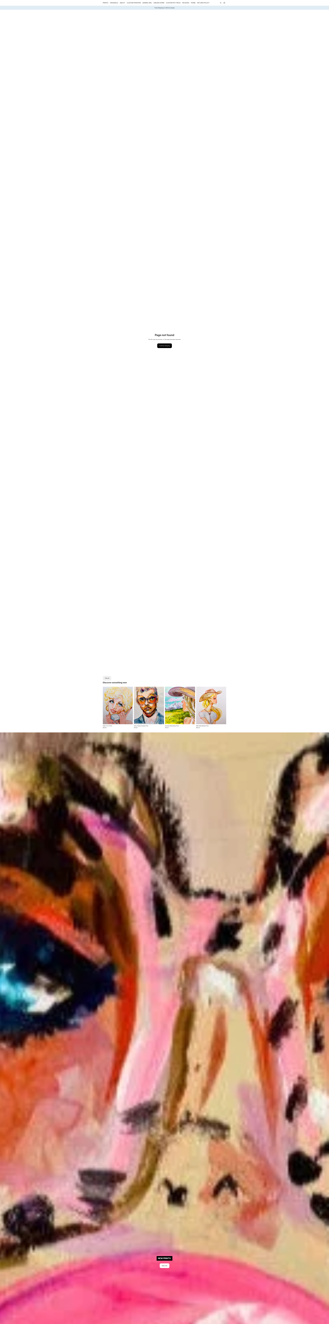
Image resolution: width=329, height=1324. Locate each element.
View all (107, 678)
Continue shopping (164, 345)
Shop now (164, 1265)
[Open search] (221, 3)
